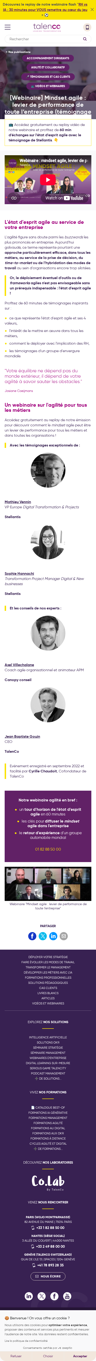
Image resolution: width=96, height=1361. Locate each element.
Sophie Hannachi (19, 573)
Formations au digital (48, 1128)
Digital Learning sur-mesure (48, 1063)
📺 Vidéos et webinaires (48, 86)
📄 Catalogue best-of (48, 1107)
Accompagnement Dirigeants (48, 58)
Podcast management (48, 1073)
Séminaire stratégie (48, 1047)
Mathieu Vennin (18, 501)
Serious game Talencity (48, 1068)
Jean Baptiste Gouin (22, 736)
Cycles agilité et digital (48, 1143)
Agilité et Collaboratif (48, 67)
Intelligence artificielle (48, 1037)
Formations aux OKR (48, 1133)
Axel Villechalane (19, 664)
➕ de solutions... (48, 1078)
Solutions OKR (48, 1042)
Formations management (48, 1118)
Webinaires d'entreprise (48, 1058)
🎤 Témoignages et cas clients (48, 76)
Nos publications (19, 52)
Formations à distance (48, 1138)
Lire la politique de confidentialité (26, 1341)
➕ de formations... (48, 1149)
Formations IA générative (48, 1112)
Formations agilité (48, 1123)
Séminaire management (48, 1053)
